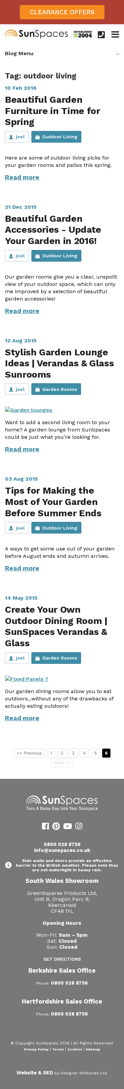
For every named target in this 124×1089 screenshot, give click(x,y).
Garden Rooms (59, 389)
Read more (22, 177)
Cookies (74, 1049)
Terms (58, 1049)
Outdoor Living (59, 136)
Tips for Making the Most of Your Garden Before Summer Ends (53, 501)
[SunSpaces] (36, 37)
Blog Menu (19, 53)
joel (20, 136)
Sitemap (93, 1049)
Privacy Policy (36, 1049)
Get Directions (62, 959)
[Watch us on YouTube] (68, 827)
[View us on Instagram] (79, 827)
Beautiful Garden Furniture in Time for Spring (52, 110)
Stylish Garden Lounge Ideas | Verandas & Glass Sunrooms (59, 363)
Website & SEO (35, 1073)
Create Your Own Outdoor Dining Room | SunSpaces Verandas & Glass (56, 626)
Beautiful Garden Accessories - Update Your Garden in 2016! (53, 229)
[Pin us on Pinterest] (56, 827)
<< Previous (29, 753)
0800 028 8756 (62, 844)
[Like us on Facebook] (45, 827)
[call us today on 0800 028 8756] (101, 35)
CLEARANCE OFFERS (62, 12)
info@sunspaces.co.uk (62, 850)
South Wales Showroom (62, 880)
